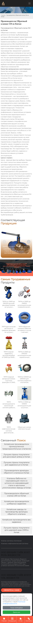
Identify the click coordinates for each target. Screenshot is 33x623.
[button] (28, 241)
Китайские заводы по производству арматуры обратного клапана (16, 511)
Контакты (29, 619)
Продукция (12, 619)
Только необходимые (16, 607)
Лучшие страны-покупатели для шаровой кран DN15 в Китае (16, 530)
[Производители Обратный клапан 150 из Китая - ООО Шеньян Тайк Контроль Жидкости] (3, 3)
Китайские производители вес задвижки (16, 521)
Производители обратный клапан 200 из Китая (16, 494)
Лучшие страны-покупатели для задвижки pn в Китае (16, 463)
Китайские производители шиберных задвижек (16, 502)
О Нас (21, 619)
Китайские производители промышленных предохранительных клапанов (16, 446)
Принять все (16, 612)
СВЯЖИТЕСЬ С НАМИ (11, 590)
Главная (3, 15)
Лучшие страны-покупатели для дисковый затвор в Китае (16, 455)
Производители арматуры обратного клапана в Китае (16, 471)
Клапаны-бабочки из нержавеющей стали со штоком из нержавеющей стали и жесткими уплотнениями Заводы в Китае (16, 483)
